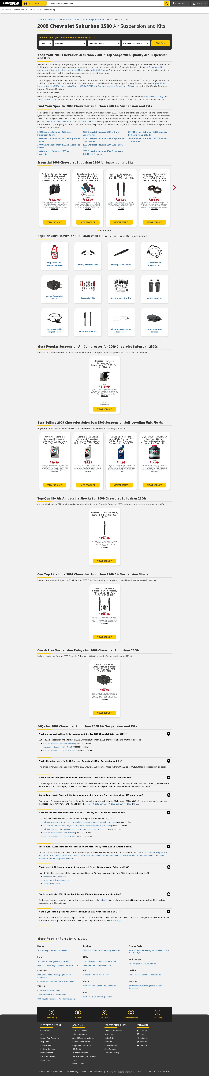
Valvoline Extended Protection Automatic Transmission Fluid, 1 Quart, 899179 (73, 829)
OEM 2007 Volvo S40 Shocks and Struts (99, 986)
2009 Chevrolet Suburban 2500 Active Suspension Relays (55, 133)
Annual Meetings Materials (83, 1038)
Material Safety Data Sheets (84, 1056)
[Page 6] (110, 230)
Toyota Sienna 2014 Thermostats (51, 994)
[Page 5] (108, 230)
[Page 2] (100, 230)
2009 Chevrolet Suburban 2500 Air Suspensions (53, 152)
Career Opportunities (81, 1041)
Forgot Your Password (49, 1038)
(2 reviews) (104, 405)
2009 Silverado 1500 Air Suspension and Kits (101, 855)
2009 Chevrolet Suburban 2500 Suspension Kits (103, 146)
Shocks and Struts (45, 99)
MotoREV (108, 1041)
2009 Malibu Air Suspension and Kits (138, 855)
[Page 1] (98, 230)
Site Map (98, 1071)
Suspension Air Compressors (54, 876)
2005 (53, 121)
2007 (63, 121)
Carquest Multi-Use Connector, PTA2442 (116, 86)
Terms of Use (86, 1071)
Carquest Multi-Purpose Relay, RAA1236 (59, 743)
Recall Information (47, 1056)
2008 (69, 121)
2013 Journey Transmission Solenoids (53, 950)
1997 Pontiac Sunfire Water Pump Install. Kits (102, 950)
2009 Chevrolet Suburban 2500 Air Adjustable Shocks (58, 140)
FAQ (42, 1034)
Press (74, 1060)
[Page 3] (103, 230)
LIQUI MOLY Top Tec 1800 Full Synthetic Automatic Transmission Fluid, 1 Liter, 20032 (77, 825)
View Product (54, 222)
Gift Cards (76, 1049)
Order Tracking (46, 1052)
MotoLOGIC (109, 1038)
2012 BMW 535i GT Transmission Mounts (100, 961)
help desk (104, 900)
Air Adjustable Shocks (98, 70)
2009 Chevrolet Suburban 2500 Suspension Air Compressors (104, 140)
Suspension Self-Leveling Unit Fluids (67, 70)
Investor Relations (80, 1052)
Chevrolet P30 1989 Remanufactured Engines (56, 981)
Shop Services (110, 1049)
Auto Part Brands (79, 1030)
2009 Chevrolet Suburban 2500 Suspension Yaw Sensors (148, 140)
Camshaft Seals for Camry (48, 990)
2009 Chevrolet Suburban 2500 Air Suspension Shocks (58, 146)
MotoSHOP (109, 1034)
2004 (47, 121)
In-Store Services (47, 1049)
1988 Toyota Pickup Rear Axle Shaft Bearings (56, 999)
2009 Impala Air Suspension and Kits (63, 855)
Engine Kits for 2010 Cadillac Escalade (145, 975)
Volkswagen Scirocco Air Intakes (142, 964)
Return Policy (45, 1060)
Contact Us (45, 1030)
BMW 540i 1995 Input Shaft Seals (97, 966)
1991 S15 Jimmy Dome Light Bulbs (97, 997)
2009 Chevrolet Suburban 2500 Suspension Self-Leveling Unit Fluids (148, 133)
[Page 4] (105, 230)
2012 (85, 121)
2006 (58, 121)
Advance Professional (113, 1030)
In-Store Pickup (46, 1045)
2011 (79, 121)
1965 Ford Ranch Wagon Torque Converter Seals (57, 966)
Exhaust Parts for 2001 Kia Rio (96, 975)
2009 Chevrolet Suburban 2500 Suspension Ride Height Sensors (103, 152)
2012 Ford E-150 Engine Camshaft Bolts (54, 961)
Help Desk (44, 1041)
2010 (74, 121)
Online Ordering (111, 1045)
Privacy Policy (72, 1071)
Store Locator (78, 1063)
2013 (94, 121)
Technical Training (111, 1052)
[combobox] (108, 3)
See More (54, 209)
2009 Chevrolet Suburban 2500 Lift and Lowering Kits (101, 133)
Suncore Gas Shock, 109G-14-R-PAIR (76, 86)
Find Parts (160, 43)
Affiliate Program (79, 1034)
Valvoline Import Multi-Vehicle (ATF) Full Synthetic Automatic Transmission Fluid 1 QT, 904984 (80, 822)
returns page (115, 920)
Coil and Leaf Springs (154, 96)
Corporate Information (81, 1045)
